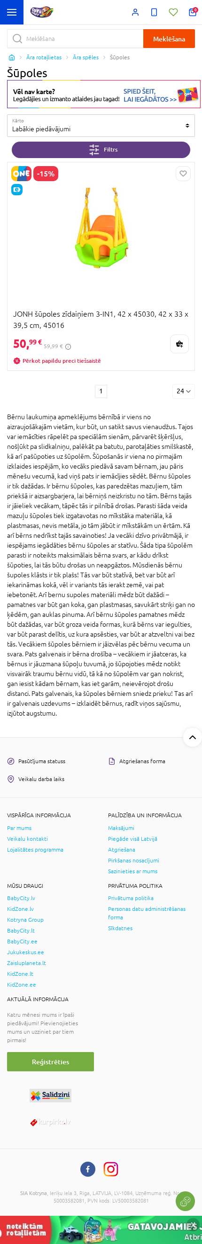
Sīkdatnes (120, 928)
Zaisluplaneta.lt (26, 963)
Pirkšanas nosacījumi (133, 860)
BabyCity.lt (21, 930)
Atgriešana (121, 849)
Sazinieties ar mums (132, 871)
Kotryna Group (25, 920)
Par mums (19, 828)
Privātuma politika (131, 898)
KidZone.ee (21, 984)
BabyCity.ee (22, 941)
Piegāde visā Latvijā (132, 839)
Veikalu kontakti (27, 839)
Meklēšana (169, 39)
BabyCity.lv (21, 898)
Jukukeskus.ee (25, 952)
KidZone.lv (20, 909)
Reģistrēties (50, 1062)
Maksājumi (121, 828)
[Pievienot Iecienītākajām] (183, 174)
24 (180, 391)
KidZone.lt (20, 974)
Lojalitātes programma (35, 849)
